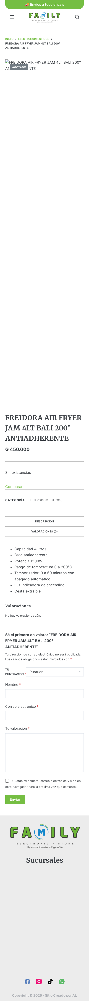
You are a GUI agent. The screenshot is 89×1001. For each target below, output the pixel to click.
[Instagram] (39, 981)
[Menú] (12, 17)
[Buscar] (77, 17)
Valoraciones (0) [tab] (44, 531)
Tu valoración (17, 728)
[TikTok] (50, 981)
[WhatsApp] (62, 981)
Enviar (15, 799)
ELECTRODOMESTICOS (45, 500)
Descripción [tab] (44, 521)
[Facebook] (27, 981)
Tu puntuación (15, 672)
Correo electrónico (22, 706)
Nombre (13, 684)
